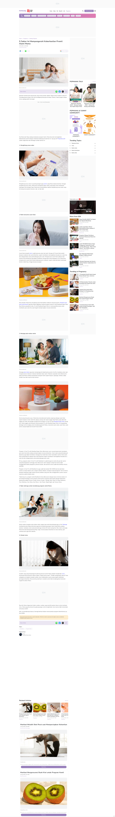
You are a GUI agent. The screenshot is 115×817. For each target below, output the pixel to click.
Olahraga (64, 524)
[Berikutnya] (68, 697)
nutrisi (31, 253)
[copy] (66, 91)
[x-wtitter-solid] (63, 91)
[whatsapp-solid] (56, 91)
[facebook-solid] (60, 91)
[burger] (95, 11)
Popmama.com (61, 138)
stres (63, 573)
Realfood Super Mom (59, 421)
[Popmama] (26, 11)
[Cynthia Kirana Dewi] (20, 634)
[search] (83, 11)
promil (45, 184)
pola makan (26, 372)
